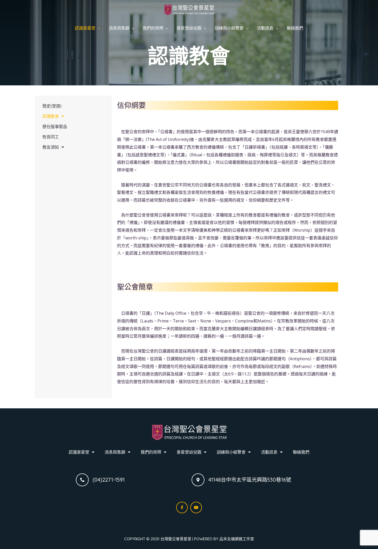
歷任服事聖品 (54, 126)
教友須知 (50, 147)
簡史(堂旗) (51, 106)
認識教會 (50, 116)
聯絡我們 (295, 28)
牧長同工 (50, 137)
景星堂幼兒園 (189, 28)
